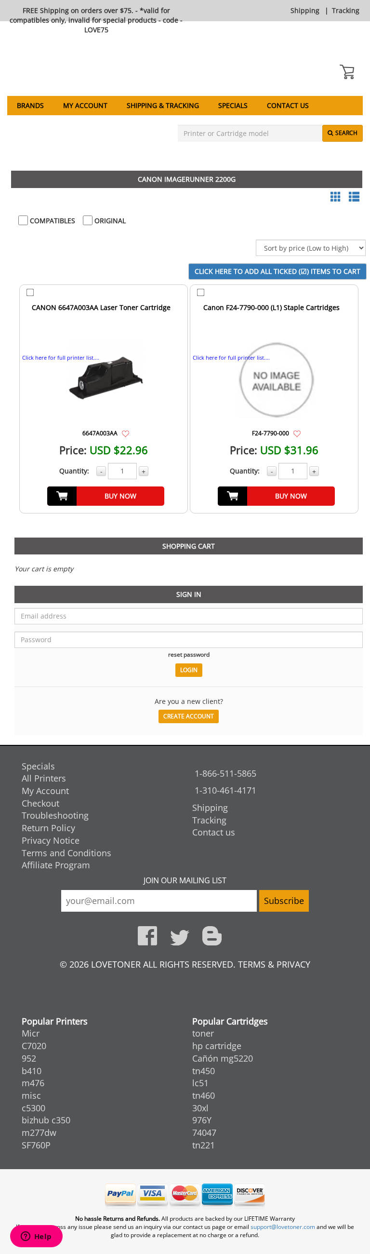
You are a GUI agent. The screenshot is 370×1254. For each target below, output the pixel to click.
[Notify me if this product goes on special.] (125, 432)
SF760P (36, 1145)
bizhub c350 (46, 1120)
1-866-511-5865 (225, 773)
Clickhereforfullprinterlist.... (60, 357)
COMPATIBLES (51, 220)
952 (29, 1058)
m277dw (39, 1132)
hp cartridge (216, 1046)
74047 (204, 1132)
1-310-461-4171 (225, 790)
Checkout (40, 803)
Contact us (288, 105)
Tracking (345, 10)
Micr (31, 1033)
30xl (200, 1108)
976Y (201, 1120)
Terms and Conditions (66, 853)
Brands (30, 105)
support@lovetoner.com (283, 1227)
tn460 (203, 1095)
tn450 (203, 1071)
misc (31, 1095)
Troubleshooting (55, 815)
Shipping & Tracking (163, 105)
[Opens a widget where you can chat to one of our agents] (36, 1237)
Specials (233, 105)
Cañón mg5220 (222, 1058)
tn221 (203, 1145)
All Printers (44, 778)
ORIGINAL (109, 220)
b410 (31, 1071)
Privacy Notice (50, 840)
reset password (189, 654)
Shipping (305, 10)
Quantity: (74, 470)
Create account (188, 716)
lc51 (200, 1083)
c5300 (33, 1108)
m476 (33, 1083)
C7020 (34, 1046)
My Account (85, 105)
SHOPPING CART (188, 546)
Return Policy (48, 828)
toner (203, 1033)
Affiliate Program (56, 865)
